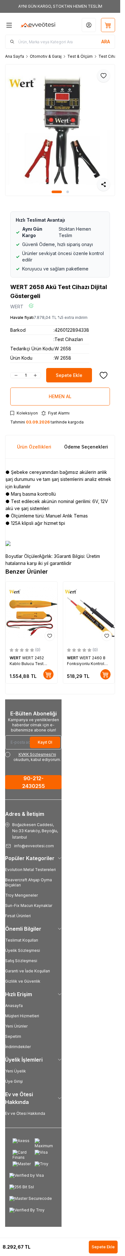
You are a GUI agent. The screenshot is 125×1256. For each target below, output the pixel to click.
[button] (57, 192)
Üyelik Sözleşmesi (22, 950)
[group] (60, 130)
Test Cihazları (111, 56)
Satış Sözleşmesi (21, 960)
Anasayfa (14, 1005)
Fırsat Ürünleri (18, 915)
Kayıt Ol (45, 742)
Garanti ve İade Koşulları (27, 971)
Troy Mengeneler (21, 895)
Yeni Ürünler (16, 1026)
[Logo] (38, 25)
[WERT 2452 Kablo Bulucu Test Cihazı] (31, 613)
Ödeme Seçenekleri (86, 446)
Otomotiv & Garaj (46, 56)
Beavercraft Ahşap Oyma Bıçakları (28, 882)
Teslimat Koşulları (21, 940)
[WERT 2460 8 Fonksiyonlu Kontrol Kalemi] (89, 613)
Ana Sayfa (14, 56)
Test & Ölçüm (80, 56)
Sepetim (13, 1036)
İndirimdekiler (18, 1046)
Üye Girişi (14, 1081)
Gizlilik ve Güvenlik (22, 981)
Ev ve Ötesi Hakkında (25, 1113)
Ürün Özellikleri (34, 446)
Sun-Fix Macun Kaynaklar (28, 905)
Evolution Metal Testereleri (30, 869)
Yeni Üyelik (15, 1071)
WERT (16, 306)
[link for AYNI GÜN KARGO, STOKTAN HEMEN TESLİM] (60, 6)
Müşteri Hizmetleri (22, 1015)
